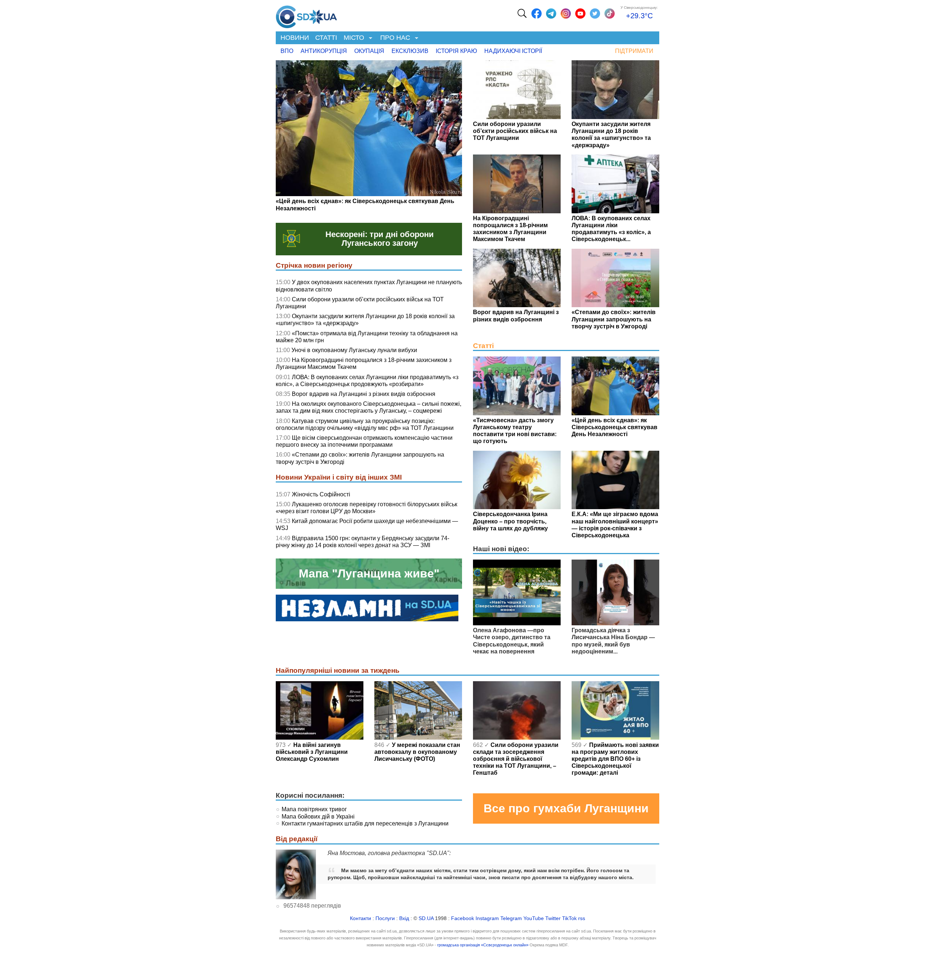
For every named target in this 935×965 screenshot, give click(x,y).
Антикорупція (324, 51)
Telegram (511, 918)
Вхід (404, 918)
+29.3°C (639, 16)
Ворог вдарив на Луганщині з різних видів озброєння (363, 394)
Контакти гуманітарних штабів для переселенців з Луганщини (365, 823)
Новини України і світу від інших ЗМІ (339, 477)
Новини (294, 37)
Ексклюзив (410, 51)
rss (581, 918)
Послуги (385, 918)
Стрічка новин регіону (314, 265)
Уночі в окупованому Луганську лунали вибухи (354, 350)
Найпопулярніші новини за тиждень (338, 670)
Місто (352, 38)
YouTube (533, 918)
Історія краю (456, 51)
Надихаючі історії (513, 51)
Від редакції (296, 839)
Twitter (553, 918)
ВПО (286, 51)
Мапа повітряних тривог (314, 809)
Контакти (360, 918)
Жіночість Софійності (321, 494)
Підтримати (634, 51)
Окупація (369, 51)
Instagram (487, 918)
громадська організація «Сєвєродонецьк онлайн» (482, 945)
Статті (326, 37)
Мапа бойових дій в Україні (318, 816)
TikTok (569, 918)
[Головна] (306, 15)
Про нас (393, 38)
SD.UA (426, 918)
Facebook (462, 918)
